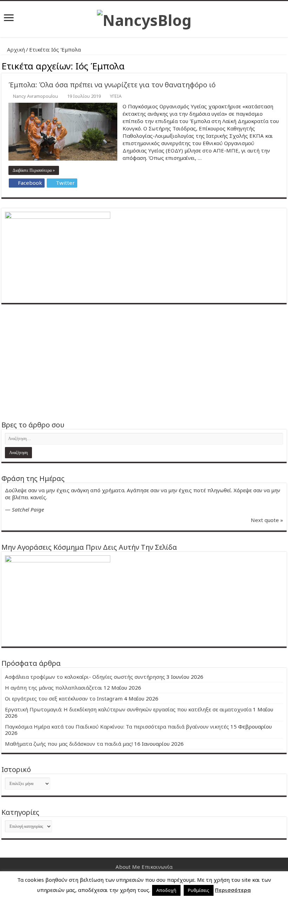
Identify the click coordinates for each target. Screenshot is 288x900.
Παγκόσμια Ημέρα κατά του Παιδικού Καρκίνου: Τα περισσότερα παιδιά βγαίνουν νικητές (117, 726)
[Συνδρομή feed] (285, 65)
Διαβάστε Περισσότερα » (34, 170)
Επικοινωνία (157, 866)
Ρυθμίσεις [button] (198, 890)
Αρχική (15, 49)
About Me (128, 866)
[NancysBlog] (144, 18)
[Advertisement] (144, 362)
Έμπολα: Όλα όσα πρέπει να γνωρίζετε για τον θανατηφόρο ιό (112, 84)
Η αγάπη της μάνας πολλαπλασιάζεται (53, 687)
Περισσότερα (233, 889)
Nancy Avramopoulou (35, 96)
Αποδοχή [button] (166, 890)
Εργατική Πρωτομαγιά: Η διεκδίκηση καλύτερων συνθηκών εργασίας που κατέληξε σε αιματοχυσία (128, 709)
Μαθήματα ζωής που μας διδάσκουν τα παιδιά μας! (69, 743)
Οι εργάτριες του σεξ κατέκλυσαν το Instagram (64, 698)
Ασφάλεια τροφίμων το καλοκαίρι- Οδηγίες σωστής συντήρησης (85, 676)
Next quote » (267, 519)
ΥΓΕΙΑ (116, 96)
